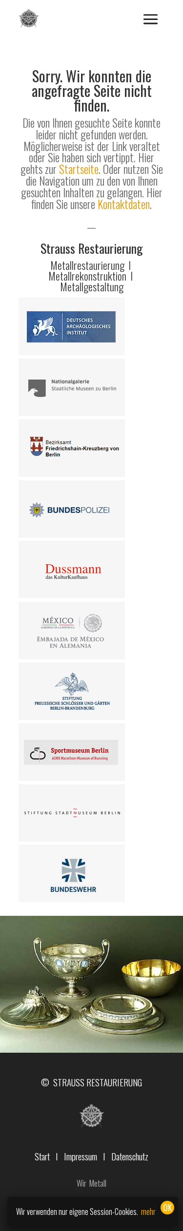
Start (42, 1156)
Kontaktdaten (124, 204)
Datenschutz (129, 1156)
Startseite (79, 169)
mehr (148, 1211)
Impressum (80, 1156)
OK (167, 1207)
